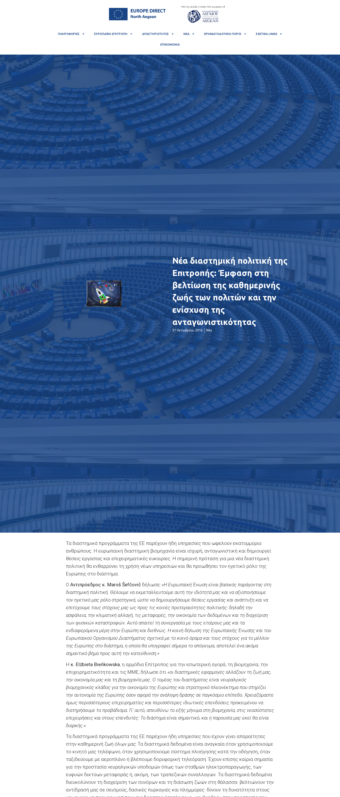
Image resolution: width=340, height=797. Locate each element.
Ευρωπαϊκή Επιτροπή (110, 34)
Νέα (186, 34)
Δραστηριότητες (155, 34)
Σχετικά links (266, 34)
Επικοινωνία (170, 44)
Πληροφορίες (69, 34)
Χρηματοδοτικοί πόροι (222, 34)
